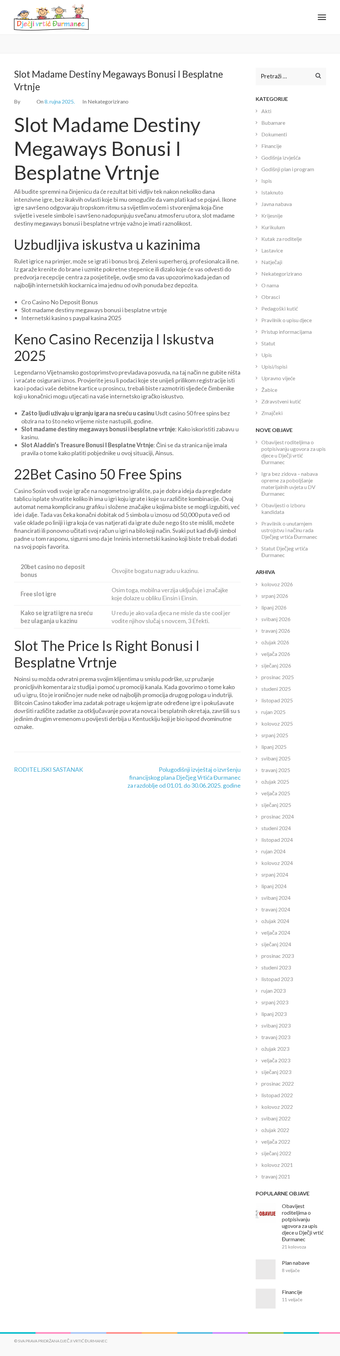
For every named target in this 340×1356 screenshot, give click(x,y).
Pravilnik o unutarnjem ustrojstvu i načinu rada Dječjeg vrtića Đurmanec (289, 530)
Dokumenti (274, 134)
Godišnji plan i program (287, 169)
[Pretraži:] (286, 76)
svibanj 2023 (276, 1025)
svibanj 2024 (276, 897)
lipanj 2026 (274, 607)
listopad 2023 (277, 979)
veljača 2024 (275, 932)
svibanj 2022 (276, 1118)
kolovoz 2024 (277, 863)
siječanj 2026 (276, 665)
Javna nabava (276, 204)
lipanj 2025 (274, 747)
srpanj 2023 (274, 1002)
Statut (268, 343)
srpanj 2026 (274, 596)
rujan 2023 (273, 990)
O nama (270, 285)
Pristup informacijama (286, 331)
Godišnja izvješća (280, 157)
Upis (266, 355)
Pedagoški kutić (279, 308)
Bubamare (273, 122)
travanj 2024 (275, 909)
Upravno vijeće (278, 378)
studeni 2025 (276, 688)
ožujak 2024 (275, 921)
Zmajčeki (272, 413)
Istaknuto (272, 192)
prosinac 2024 (277, 816)
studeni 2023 (276, 967)
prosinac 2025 (277, 677)
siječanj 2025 (276, 805)
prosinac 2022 (277, 1083)
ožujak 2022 (275, 1130)
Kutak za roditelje (281, 239)
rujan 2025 (273, 712)
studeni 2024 (276, 828)
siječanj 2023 (276, 1072)
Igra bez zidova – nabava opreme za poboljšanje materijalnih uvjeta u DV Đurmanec (289, 483)
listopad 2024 (277, 839)
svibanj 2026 (276, 619)
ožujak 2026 (275, 642)
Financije (271, 146)
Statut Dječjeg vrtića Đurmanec (284, 551)
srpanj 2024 (274, 874)
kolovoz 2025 (277, 723)
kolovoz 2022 (277, 1107)
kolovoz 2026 (277, 584)
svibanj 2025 (276, 758)
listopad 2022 (277, 1095)
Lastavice (272, 250)
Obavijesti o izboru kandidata (283, 508)
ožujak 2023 (275, 1048)
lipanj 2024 (274, 886)
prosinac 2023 (277, 956)
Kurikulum (273, 227)
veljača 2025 (275, 793)
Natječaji (271, 262)
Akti (266, 111)
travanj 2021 (275, 1176)
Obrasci (270, 297)
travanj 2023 (275, 1037)
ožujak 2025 (275, 781)
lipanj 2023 (274, 1014)
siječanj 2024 (276, 944)
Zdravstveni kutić (281, 401)
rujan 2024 (273, 851)
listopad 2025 (277, 700)
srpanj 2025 (274, 735)
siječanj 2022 (276, 1153)
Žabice (269, 390)
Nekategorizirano (281, 273)
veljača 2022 (275, 1141)
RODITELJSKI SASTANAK (48, 769)
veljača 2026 (275, 654)
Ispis (266, 181)
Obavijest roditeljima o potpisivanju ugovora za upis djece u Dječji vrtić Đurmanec (293, 452)
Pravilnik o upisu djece (286, 320)
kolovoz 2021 (277, 1165)
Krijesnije (272, 215)
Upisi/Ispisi (274, 366)
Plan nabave (295, 1262)
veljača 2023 (275, 1060)
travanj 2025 (275, 770)
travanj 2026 (275, 630)
